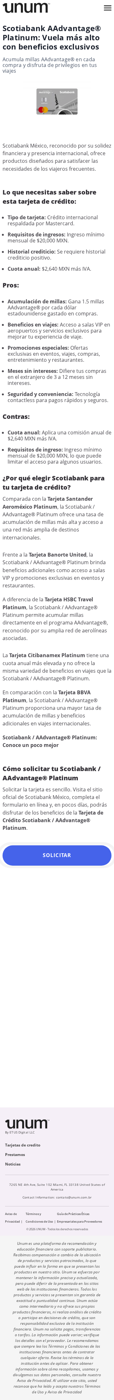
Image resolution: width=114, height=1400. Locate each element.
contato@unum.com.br (74, 1197)
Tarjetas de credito (22, 1145)
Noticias (13, 1164)
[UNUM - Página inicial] (26, 8)
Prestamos (15, 1154)
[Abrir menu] (107, 7)
